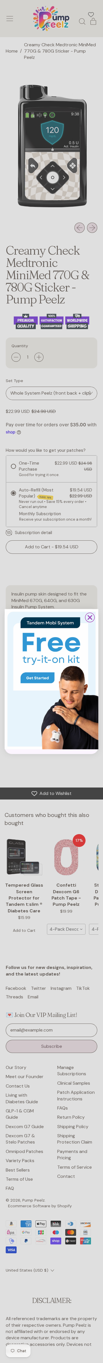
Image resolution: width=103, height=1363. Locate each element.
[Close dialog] (90, 617)
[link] (51, 679)
